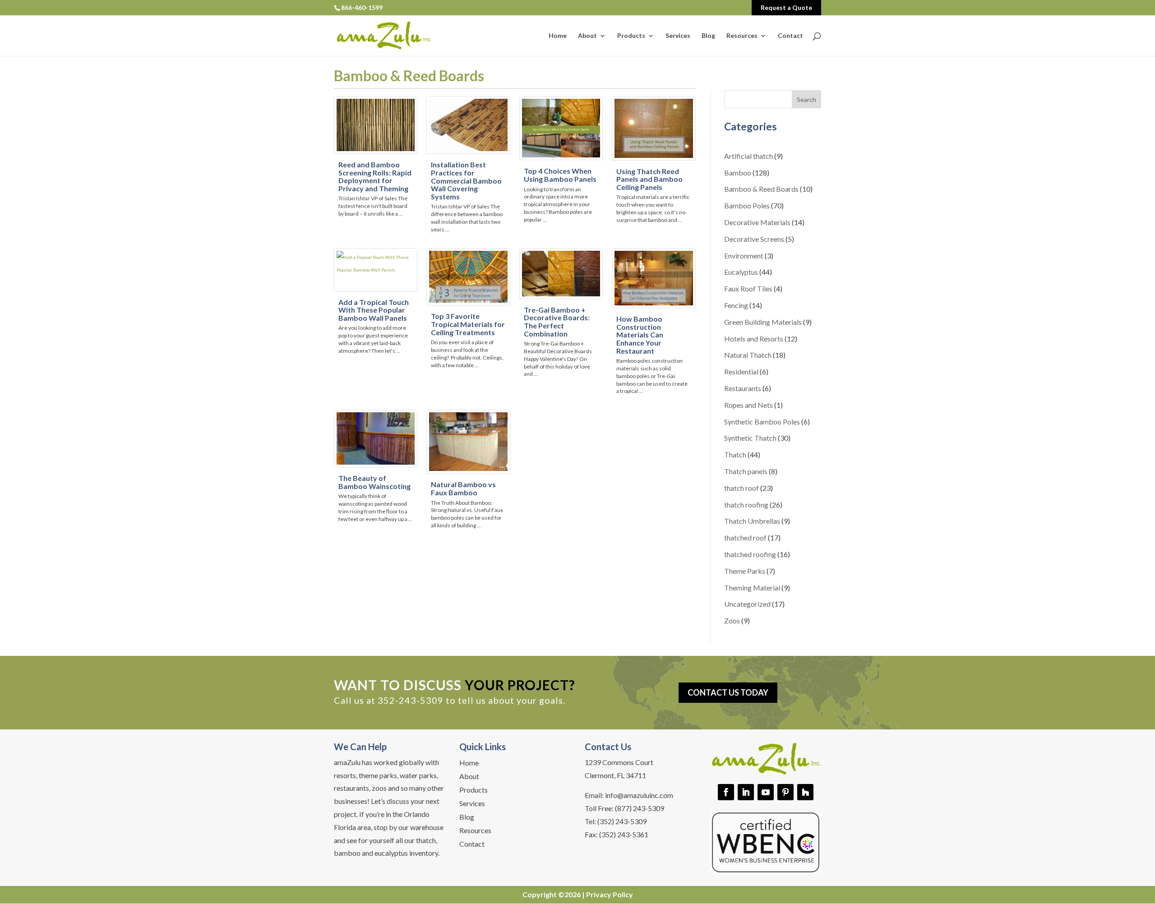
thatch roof (741, 488)
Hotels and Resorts (753, 338)
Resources (742, 35)
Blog (708, 35)
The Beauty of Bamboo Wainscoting (374, 482)
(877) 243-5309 (639, 808)
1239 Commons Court (619, 762)
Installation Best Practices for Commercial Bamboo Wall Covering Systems (466, 180)
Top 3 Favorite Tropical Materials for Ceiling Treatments (468, 324)
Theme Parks (744, 571)
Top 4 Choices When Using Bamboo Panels (560, 174)
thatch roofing (746, 504)
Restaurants (742, 388)
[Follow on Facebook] (726, 792)
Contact (790, 35)
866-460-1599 (362, 7)
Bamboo (737, 172)
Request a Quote (786, 7)
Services (677, 35)
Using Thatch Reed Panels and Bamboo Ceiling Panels (649, 179)
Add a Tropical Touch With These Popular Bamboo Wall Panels (373, 310)
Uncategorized (747, 604)
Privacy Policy (609, 894)
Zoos (732, 620)
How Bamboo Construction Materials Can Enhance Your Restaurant (639, 334)
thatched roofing (750, 554)
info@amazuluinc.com (639, 795)
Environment (743, 255)
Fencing (736, 305)
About (587, 35)
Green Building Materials (763, 322)
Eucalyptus (741, 272)
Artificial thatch (748, 156)
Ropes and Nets (748, 405)
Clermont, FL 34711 (615, 775)
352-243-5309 (411, 700)
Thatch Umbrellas (752, 521)
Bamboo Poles (747, 205)
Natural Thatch (748, 355)
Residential (741, 371)
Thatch (735, 454)
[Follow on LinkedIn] (746, 792)
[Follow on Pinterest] (785, 792)
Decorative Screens (754, 239)
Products (631, 35)
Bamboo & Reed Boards (761, 188)
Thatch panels (745, 471)
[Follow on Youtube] (766, 792)
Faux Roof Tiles (748, 288)
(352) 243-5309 (622, 821)
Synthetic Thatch (750, 438)
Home (558, 35)
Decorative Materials (757, 222)
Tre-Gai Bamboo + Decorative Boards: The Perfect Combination (557, 321)
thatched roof (745, 537)
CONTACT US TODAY (728, 692)
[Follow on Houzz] (805, 792)
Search (806, 99)
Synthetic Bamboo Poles (762, 421)
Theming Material (752, 587)
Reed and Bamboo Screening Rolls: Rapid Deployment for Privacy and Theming (374, 176)
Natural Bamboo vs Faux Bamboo (463, 488)
